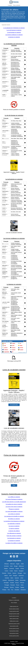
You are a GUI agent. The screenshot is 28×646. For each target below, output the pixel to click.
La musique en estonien (14, 540)
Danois (16, 570)
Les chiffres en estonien (14, 497)
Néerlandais (22, 580)
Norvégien (6, 582)
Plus (14, 485)
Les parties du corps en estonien (14, 504)
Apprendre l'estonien (6, 24)
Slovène (12, 587)
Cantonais (11, 568)
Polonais (22, 582)
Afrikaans (6, 563)
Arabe (22, 563)
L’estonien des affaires (14, 531)
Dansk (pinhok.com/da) (14, 631)
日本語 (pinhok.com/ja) (14, 621)
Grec (24, 573)
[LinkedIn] (17, 556)
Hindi (10, 575)
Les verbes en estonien (14, 514)
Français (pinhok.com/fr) (14, 611)
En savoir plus (14, 404)
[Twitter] (14, 556)
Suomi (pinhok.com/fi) (14, 626)
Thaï (9, 589)
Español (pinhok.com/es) (14, 616)
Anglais (17, 563)
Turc (12, 589)
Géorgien (20, 573)
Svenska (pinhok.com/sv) (14, 628)
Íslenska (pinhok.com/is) (14, 635)
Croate (11, 570)
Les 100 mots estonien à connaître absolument (14, 501)
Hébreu (6, 575)
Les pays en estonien (14, 526)
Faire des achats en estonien (14, 535)
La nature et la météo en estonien (14, 543)
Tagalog (22, 587)
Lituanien (5, 580)
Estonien (4, 573)
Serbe (22, 585)
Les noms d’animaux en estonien (14, 499)
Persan (17, 582)
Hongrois (15, 575)
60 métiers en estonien (14, 518)
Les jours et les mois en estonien (14, 506)
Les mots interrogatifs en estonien (14, 511)
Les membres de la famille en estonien (14, 516)
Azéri (11, 566)
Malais (16, 580)
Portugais (7, 585)
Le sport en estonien (14, 528)
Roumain (12, 585)
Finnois (9, 573)
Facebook (12, 641)
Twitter (16, 641)
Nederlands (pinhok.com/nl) (14, 623)
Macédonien (11, 580)
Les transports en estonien (14, 538)
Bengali (15, 566)
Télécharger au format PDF (14, 361)
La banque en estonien (14, 37)
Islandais (7, 578)
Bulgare (6, 568)
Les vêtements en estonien (14, 533)
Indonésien (21, 575)
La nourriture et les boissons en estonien (14, 521)
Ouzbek (12, 582)
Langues (10, 5)
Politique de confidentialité (14, 600)
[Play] (25, 51)
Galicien (14, 573)
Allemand (12, 563)
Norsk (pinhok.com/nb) (14, 633)
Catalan (17, 568)
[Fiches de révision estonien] (14, 474)
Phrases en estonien (14, 509)
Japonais (17, 578)
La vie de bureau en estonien (14, 30)
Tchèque (4, 589)
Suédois (17, 587)
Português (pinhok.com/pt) (14, 613)
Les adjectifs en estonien (14, 523)
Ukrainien (17, 589)
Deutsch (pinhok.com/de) (14, 608)
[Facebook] (10, 556)
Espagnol (21, 570)
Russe (17, 585)
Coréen (6, 570)
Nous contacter (16, 5)
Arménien (6, 566)
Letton (21, 578)
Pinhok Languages (11, 643)
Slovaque (6, 587)
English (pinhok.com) (14, 606)
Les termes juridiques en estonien (14, 34)
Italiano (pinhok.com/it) (14, 618)
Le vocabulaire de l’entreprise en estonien (14, 27)
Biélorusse (21, 566)
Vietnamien (23, 589)
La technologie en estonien (14, 32)
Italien (11, 578)
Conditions (14, 597)
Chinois (22, 568)
